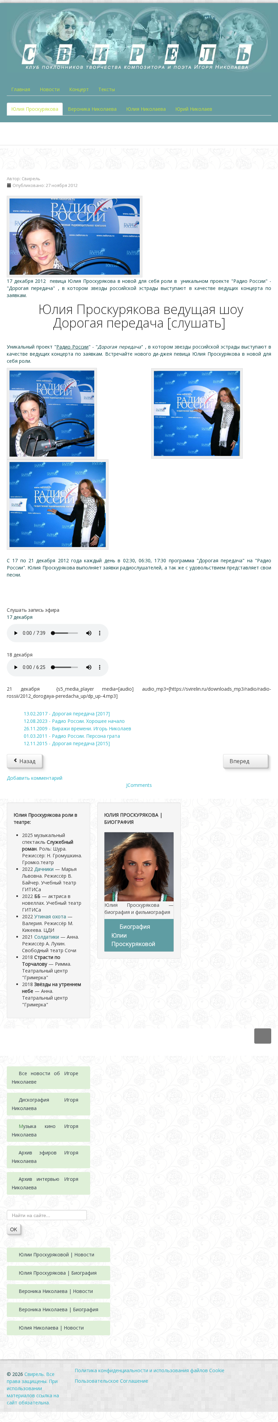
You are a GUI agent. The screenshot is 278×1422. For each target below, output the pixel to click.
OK (13, 1229)
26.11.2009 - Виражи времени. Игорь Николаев (77, 728)
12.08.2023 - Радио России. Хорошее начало (74, 721)
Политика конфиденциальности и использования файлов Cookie (149, 1370)
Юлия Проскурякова (34, 109)
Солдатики (46, 937)
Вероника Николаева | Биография (58, 1309)
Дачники (44, 869)
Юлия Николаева (146, 109)
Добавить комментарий (34, 778)
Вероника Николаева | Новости (56, 1291)
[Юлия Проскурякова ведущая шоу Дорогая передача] (74, 236)
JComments (139, 785)
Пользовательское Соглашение (111, 1381)
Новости (50, 89)
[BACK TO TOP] (262, 1036)
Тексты (106, 89)
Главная (20, 89)
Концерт (79, 89)
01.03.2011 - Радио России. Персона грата (72, 736)
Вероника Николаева (92, 109)
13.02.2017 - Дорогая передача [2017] (67, 713)
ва (34, 1108)
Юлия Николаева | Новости (51, 1327)
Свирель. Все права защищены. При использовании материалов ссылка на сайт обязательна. (33, 1388)
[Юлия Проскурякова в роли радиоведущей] (52, 413)
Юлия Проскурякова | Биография (58, 1273)
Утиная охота (50, 916)
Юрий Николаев (193, 109)
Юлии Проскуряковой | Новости (56, 1254)
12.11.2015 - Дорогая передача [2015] (67, 743)
